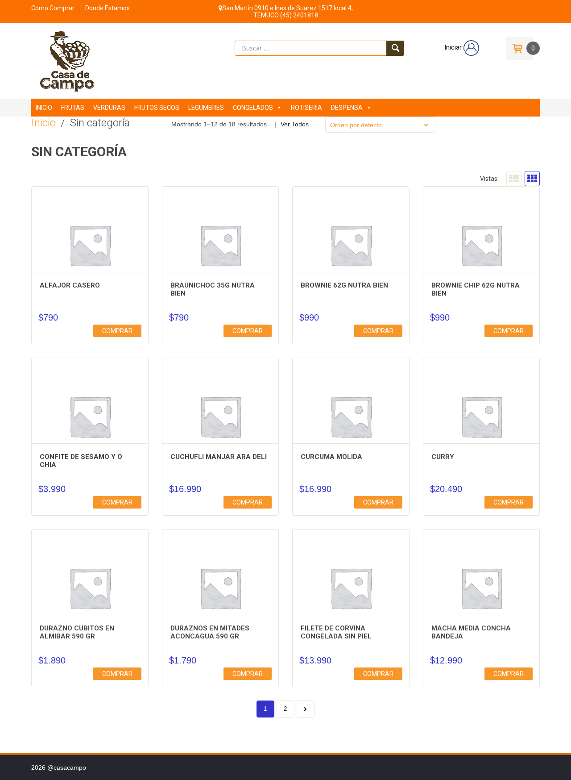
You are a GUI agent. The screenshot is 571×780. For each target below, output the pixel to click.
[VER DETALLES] (90, 245)
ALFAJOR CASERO (70, 285)
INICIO (44, 107)
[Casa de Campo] (64, 60)
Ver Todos (295, 124)
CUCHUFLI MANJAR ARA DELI (218, 457)
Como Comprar (52, 8)
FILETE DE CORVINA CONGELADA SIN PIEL (336, 632)
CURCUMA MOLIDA (331, 457)
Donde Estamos (107, 8)
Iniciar (453, 47)
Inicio (43, 123)
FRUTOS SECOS (156, 107)
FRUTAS (72, 107)
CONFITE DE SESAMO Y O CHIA (81, 461)
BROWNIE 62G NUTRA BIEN (344, 285)
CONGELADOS (253, 107)
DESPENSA (347, 107)
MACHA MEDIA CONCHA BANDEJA (471, 632)
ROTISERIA (306, 107)
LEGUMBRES (206, 107)
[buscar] (395, 48)
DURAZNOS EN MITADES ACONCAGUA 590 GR (209, 632)
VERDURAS (109, 107)
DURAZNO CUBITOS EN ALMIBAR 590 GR (77, 632)
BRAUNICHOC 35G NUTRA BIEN (212, 289)
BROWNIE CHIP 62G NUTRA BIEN (475, 289)
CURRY (442, 457)
